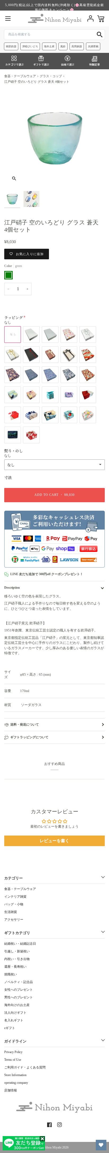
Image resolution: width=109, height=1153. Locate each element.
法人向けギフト (15, 1012)
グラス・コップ (51, 76)
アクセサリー (13, 919)
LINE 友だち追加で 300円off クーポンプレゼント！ (46, 574)
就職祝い (10, 974)
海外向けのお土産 (17, 1005)
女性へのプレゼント (18, 989)
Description (12, 587)
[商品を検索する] (100, 35)
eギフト (9, 1028)
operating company (16, 1083)
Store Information (15, 1075)
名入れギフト (13, 1020)
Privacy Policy (13, 1052)
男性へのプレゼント (18, 997)
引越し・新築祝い (17, 951)
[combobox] (54, 34)
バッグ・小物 (13, 904)
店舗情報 (10, 1090)
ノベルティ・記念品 (18, 982)
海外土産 (49, 46)
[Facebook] (49, 1125)
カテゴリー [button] (13, 878)
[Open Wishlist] (101, 1145)
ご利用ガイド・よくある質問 (25, 1067)
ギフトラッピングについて (29, 737)
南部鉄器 (11, 46)
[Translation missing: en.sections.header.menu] (8, 18)
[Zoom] (14, 178)
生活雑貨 (10, 912)
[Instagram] (59, 1125)
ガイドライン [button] (15, 1041)
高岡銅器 (76, 46)
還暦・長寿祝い (15, 966)
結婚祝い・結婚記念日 (20, 944)
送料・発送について (24, 724)
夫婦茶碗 (93, 46)
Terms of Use (12, 1060)
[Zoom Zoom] (54, 138)
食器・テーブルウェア (20, 76)
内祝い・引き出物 (17, 959)
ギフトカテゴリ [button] (17, 933)
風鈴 (63, 46)
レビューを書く (54, 840)
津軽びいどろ (30, 46)
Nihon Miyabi (52, 1147)
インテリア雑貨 (15, 896)
